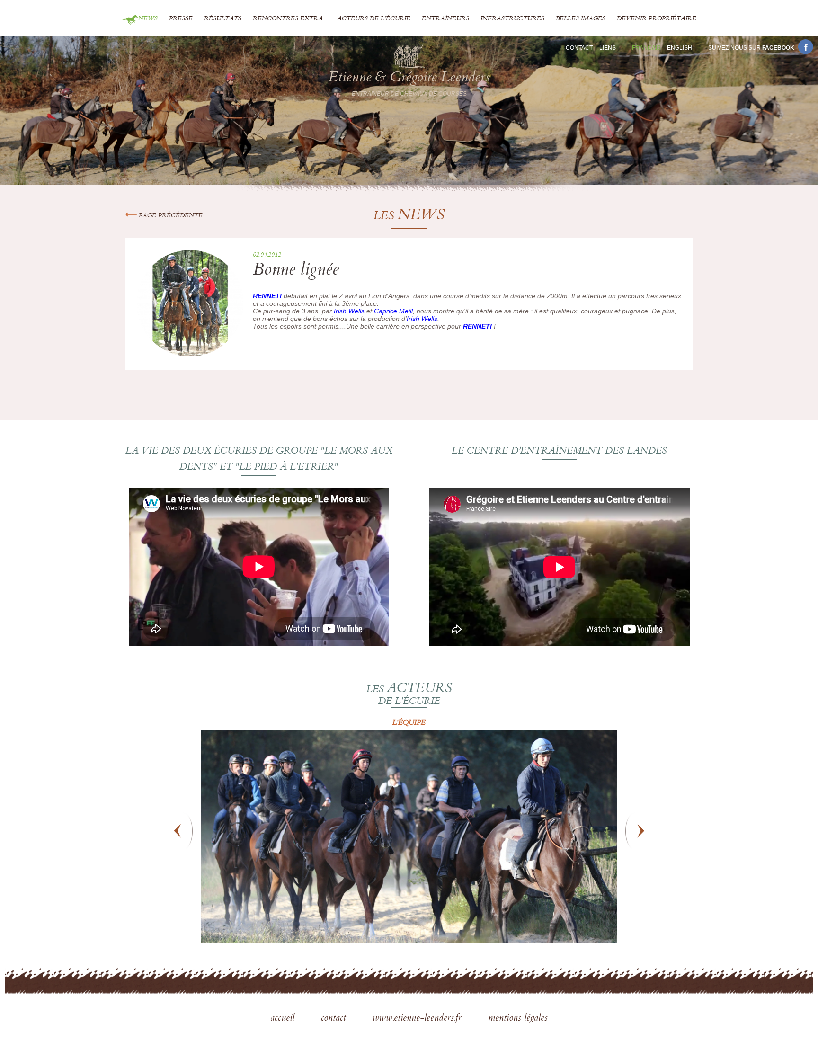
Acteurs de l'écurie (373, 19)
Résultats (222, 19)
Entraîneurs (445, 19)
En (679, 47)
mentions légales (518, 1019)
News (148, 19)
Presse (181, 19)
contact (335, 1019)
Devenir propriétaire (656, 19)
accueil (283, 1019)
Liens (607, 47)
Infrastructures (512, 19)
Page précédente (170, 216)
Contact (579, 47)
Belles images (580, 19)
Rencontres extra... (289, 19)
